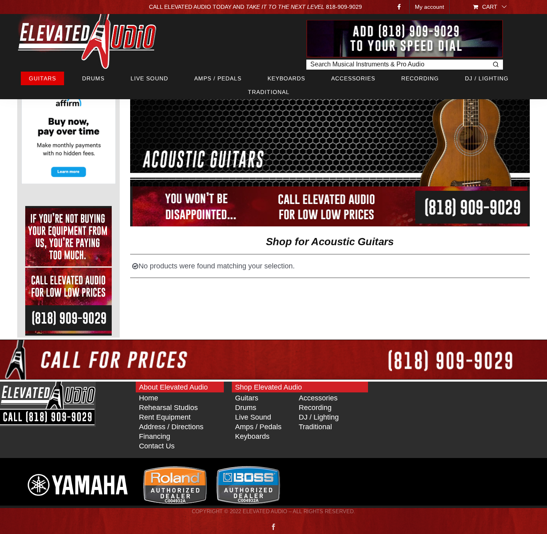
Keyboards (252, 436)
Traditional (315, 427)
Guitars (246, 398)
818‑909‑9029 (344, 7)
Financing (154, 436)
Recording (315, 408)
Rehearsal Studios (168, 408)
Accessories (318, 398)
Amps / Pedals (258, 427)
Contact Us (157, 446)
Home (148, 398)
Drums (245, 408)
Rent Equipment (165, 417)
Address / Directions (171, 427)
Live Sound (253, 417)
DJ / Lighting (319, 417)
